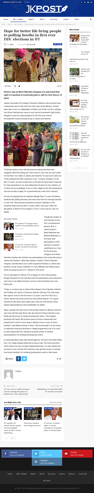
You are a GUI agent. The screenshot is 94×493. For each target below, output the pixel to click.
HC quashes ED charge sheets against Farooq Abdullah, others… (27, 224)
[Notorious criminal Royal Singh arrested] (9, 236)
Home (6, 19)
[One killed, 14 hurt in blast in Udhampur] (74, 89)
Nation (31, 19)
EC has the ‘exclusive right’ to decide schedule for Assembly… (27, 246)
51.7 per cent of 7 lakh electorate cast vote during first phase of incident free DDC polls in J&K (16, 391)
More (77, 19)
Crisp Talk (83, 474)
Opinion (72, 474)
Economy (53, 19)
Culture (66, 19)
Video (48, 481)
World (42, 19)
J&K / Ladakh (18, 19)
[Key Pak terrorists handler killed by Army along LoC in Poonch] (74, 103)
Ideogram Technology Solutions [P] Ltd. (65, 488)
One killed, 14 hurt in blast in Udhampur (85, 89)
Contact (27, 2)
